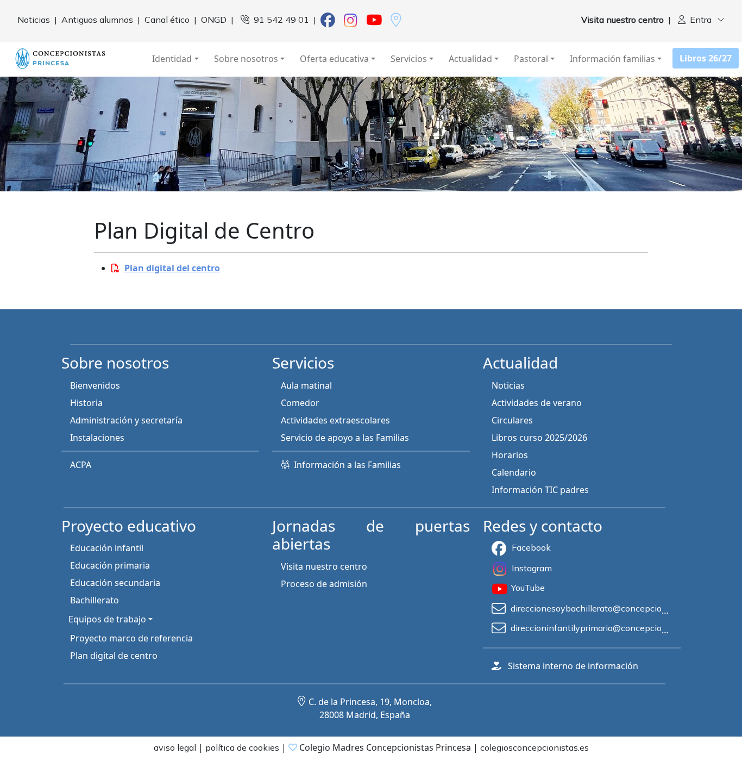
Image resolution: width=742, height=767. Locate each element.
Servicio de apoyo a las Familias (345, 438)
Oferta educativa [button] (334, 59)
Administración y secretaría (126, 420)
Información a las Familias (347, 465)
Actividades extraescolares (335, 420)
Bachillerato (94, 600)
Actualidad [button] (470, 59)
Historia (86, 403)
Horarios (510, 455)
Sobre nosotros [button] (246, 59)
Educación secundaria (115, 583)
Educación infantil (106, 548)
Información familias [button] (612, 59)
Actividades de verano (537, 403)
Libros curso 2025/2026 (539, 438)
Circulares (512, 420)
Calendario (514, 472)
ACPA (80, 465)
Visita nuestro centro (324, 566)
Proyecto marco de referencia (131, 638)
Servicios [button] (409, 59)
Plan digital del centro (172, 268)
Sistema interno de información (573, 666)
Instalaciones (97, 438)
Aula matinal (306, 385)
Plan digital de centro (114, 656)
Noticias (508, 385)
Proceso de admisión (324, 584)
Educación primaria (110, 565)
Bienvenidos (95, 385)
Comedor (300, 403)
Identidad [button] (172, 59)
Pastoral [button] (531, 59)
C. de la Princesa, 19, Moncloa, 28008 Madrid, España (370, 708)
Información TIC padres (540, 490)
